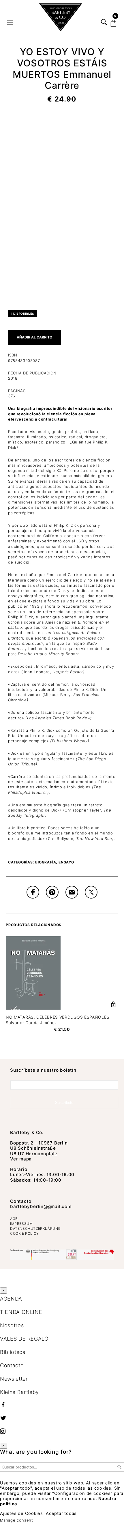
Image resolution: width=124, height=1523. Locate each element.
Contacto (20, 1201)
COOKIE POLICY (24, 1233)
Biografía (45, 862)
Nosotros (12, 1325)
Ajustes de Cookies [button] (21, 1513)
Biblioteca (13, 1352)
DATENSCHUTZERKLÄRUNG (35, 1228)
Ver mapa (21, 1159)
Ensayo (66, 862)
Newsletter (14, 1379)
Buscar (119, 1467)
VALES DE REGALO (24, 1339)
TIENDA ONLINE (21, 1312)
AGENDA (11, 1299)
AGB (14, 1218)
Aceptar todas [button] (61, 1513)
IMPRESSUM (21, 1223)
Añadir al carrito (34, 337)
